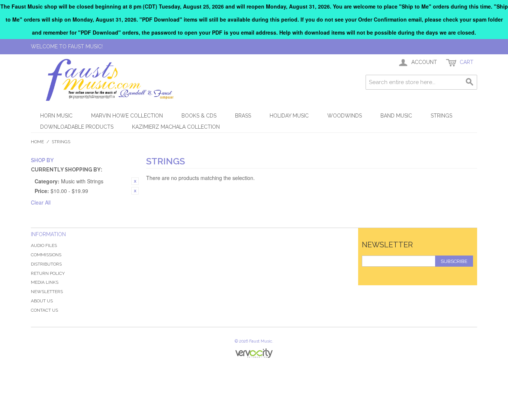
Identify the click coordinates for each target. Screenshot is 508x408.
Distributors (46, 264)
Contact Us (44, 310)
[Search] (469, 82)
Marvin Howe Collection (127, 116)
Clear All (41, 202)
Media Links (44, 282)
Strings (441, 116)
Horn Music (56, 116)
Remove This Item (135, 181)
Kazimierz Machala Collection (176, 127)
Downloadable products (76, 127)
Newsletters (47, 291)
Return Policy (48, 273)
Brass (243, 116)
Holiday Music (289, 116)
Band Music (396, 116)
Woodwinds (344, 116)
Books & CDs (198, 116)
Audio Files (44, 245)
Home (37, 141)
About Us (42, 300)
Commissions (46, 254)
